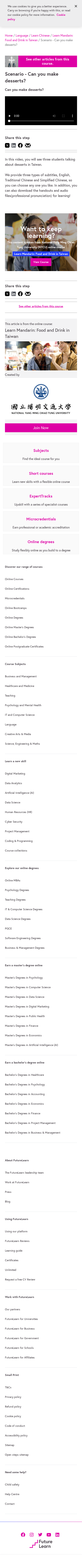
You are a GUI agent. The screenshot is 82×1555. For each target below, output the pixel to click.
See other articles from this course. (47, 61)
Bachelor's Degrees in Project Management (30, 1123)
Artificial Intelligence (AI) (19, 793)
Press (8, 1192)
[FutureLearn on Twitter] (40, 1534)
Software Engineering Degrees (23, 938)
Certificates (11, 1260)
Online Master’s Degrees (19, 627)
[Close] (76, 6)
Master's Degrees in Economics (23, 1035)
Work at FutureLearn (17, 1182)
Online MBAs (12, 880)
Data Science (12, 802)
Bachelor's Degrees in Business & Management (32, 1132)
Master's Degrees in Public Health (25, 1016)
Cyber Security (13, 821)
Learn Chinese (40, 35)
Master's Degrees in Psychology (24, 977)
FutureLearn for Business (20, 1328)
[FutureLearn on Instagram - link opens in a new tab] (31, 1534)
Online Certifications (17, 588)
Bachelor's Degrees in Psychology (25, 1084)
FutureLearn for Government (22, 1338)
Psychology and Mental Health (23, 705)
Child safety (12, 1484)
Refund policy (13, 1406)
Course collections (16, 850)
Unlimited (10, 1270)
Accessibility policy (16, 1435)
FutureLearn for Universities (21, 1319)
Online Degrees (14, 617)
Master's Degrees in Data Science (24, 997)
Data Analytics (13, 783)
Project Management (17, 831)
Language (22, 35)
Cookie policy (13, 1416)
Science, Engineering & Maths (22, 743)
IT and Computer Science (20, 715)
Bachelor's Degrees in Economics (24, 1103)
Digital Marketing (15, 773)
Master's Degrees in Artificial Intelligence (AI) (31, 1045)
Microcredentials (15, 598)
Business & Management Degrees (25, 948)
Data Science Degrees (18, 919)
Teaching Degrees (15, 899)
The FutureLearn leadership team (24, 1172)
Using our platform (16, 1231)
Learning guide (13, 1250)
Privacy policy (13, 1397)
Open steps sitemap (17, 1454)
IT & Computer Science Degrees (24, 909)
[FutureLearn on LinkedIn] (57, 1534)
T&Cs (8, 1387)
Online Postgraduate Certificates (24, 646)
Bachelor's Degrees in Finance (22, 1113)
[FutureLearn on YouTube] (48, 1534)
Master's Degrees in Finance (21, 1025)
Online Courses (14, 579)
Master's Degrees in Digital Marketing (27, 1006)
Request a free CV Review (20, 1279)
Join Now (41, 427)
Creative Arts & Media (18, 734)
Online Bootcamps (16, 608)
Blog (7, 1201)
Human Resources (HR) (18, 812)
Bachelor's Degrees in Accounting (25, 1094)
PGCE (8, 928)
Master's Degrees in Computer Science (28, 987)
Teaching (10, 695)
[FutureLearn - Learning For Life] (41, 1543)
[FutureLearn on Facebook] (23, 1534)
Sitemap (9, 1445)
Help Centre (12, 1494)
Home (9, 35)
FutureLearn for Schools (19, 1348)
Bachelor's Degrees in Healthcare (24, 1075)
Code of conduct (15, 1426)
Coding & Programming (19, 841)
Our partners (12, 1309)
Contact (9, 1504)
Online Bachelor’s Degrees (20, 637)
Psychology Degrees (17, 890)
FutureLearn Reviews (17, 1241)
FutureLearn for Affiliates (20, 1357)
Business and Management (21, 676)
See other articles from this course (41, 306)
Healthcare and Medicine (19, 686)
